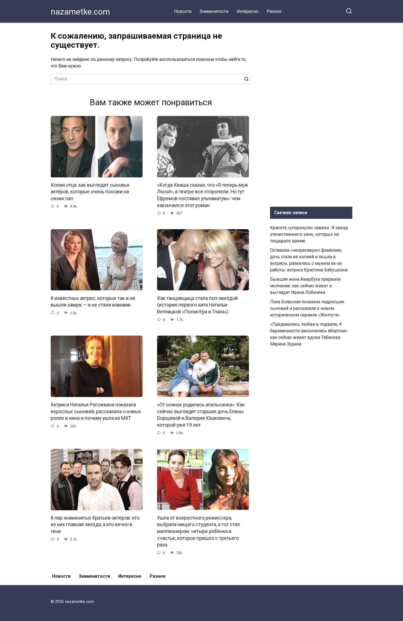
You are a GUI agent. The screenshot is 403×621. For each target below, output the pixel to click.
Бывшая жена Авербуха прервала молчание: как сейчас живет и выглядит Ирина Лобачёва (305, 286)
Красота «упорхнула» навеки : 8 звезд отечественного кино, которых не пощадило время (309, 234)
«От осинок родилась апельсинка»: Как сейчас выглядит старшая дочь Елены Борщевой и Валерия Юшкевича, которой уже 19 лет (201, 415)
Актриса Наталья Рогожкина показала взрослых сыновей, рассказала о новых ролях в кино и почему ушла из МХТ (96, 411)
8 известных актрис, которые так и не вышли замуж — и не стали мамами (93, 301)
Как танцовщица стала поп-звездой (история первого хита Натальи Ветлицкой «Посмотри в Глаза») (197, 304)
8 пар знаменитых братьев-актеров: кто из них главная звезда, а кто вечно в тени (95, 524)
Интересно (248, 11)
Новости (182, 11)
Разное (274, 11)
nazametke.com (80, 11)
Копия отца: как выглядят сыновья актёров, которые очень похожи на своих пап (90, 191)
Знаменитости (214, 11)
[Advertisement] (311, 113)
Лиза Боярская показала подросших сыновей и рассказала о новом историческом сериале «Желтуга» (307, 308)
